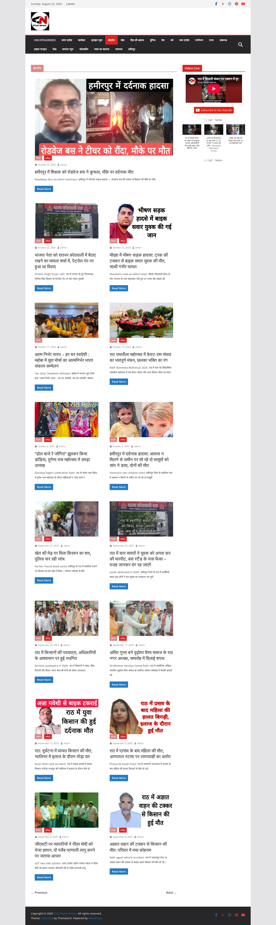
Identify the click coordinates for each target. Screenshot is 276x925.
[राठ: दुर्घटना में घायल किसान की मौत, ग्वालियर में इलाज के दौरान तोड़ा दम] (66, 716)
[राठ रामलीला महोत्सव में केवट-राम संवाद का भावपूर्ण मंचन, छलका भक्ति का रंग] (141, 320)
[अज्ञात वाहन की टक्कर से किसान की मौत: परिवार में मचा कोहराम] (141, 810)
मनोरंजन (199, 40)
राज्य (211, 40)
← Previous (39, 893)
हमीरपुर (131, 49)
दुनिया (152, 40)
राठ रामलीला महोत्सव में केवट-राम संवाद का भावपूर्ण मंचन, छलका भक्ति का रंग (140, 357)
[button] (218, 120)
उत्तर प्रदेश (67, 40)
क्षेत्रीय (111, 40)
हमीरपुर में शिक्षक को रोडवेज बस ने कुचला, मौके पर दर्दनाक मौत (84, 172)
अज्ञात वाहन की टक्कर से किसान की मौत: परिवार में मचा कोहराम (138, 847)
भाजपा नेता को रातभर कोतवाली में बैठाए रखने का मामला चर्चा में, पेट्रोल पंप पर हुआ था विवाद (65, 261)
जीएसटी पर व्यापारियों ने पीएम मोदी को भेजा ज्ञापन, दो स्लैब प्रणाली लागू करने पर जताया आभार (65, 850)
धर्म (171, 40)
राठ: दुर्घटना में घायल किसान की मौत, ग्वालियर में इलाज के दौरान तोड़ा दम (63, 753)
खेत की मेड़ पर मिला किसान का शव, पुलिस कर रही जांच (63, 556)
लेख (54, 49)
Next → (171, 893)
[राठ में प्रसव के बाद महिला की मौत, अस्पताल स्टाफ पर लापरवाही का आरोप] (141, 716)
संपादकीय (83, 49)
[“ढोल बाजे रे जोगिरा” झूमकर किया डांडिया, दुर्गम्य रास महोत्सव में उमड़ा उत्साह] (66, 419)
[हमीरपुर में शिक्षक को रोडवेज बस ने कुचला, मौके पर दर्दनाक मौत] (104, 117)
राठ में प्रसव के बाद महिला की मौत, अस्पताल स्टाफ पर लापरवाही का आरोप (140, 753)
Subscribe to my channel (216, 110)
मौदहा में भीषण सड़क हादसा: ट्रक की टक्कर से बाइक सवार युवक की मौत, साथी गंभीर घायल (139, 261)
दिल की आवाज (137, 40)
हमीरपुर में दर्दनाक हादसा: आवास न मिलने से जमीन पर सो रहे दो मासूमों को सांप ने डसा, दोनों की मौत (139, 459)
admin (63, 164)
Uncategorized (45, 40)
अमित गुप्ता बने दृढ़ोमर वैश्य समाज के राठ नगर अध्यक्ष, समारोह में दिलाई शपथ (141, 655)
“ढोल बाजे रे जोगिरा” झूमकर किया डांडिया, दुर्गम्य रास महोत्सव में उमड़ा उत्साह (62, 459)
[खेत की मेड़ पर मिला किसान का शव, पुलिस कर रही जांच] (66, 519)
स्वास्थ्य (118, 49)
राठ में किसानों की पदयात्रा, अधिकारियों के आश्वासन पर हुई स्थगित (65, 655)
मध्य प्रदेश (184, 40)
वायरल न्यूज (67, 49)
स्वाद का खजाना (101, 49)
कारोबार (81, 40)
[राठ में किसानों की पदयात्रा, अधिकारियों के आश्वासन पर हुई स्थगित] (66, 618)
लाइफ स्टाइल (40, 49)
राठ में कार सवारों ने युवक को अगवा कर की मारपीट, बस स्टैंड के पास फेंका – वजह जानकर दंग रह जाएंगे (140, 559)
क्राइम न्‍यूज (96, 40)
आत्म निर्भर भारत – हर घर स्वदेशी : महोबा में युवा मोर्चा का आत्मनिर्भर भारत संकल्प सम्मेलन (64, 360)
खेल (122, 40)
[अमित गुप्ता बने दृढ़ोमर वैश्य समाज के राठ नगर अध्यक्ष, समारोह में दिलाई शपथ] (141, 618)
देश (162, 40)
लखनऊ (223, 40)
